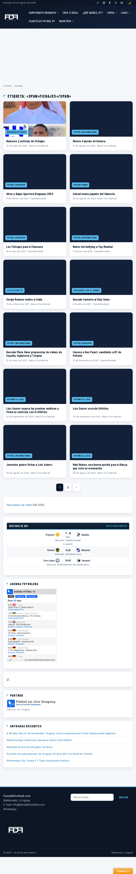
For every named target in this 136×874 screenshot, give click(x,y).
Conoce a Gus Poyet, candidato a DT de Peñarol (97, 353)
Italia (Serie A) (15, 290)
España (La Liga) (15, 399)
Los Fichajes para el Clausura (24, 246)
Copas (110, 12)
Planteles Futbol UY (42, 21)
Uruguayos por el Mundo (86, 290)
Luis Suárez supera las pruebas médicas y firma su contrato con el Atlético (32, 410)
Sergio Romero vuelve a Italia (24, 299)
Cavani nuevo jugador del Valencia (94, 194)
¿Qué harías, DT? (93, 12)
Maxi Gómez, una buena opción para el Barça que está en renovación (100, 466)
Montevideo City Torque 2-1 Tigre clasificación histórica (38, 760)
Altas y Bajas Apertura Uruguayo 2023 (29, 194)
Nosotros (65, 21)
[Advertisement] (68, 54)
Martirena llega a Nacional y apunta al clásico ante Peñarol (39, 740)
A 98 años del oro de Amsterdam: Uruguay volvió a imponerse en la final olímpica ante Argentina (61, 733)
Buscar (123, 797)
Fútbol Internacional (85, 132)
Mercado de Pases (16, 132)
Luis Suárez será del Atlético (90, 408)
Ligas (124, 12)
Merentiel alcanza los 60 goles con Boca (29, 747)
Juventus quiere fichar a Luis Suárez (29, 464)
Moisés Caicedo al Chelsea (89, 141)
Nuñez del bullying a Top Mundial (93, 246)
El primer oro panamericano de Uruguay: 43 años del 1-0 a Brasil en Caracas (49, 753)
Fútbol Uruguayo (16, 184)
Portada (7, 85)
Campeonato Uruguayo (42, 12)
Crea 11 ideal (70, 12)
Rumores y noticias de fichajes (25, 141)
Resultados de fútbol (20, 505)
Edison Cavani (80, 184)
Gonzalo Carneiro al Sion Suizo (91, 299)
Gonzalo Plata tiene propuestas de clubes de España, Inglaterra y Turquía (34, 353)
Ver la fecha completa (116, 526)
